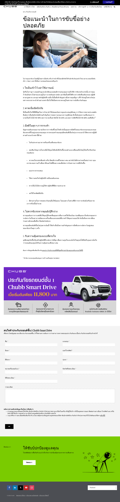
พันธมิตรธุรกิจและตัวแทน (60, 7)
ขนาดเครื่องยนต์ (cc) (11, 369)
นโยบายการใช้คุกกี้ (44, 495)
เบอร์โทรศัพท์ (67, 350)
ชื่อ (6, 341)
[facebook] (9, 487)
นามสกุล (65, 341)
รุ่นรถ (64, 359)
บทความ (73, 7)
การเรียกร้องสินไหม (95, 7)
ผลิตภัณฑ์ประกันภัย (43, 7)
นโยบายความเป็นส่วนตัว (32, 495)
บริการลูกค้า (82, 7)
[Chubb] (10, 6)
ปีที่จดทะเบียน (9, 378)
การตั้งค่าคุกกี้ (95, 2)
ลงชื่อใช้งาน (108, 7)
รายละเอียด (9, 387)
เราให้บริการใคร (29, 7)
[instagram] (31, 487)
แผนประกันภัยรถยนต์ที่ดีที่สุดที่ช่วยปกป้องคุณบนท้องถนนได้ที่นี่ (62, 250)
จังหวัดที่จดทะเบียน (69, 369)
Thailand (92, 487)
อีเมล (6, 350)
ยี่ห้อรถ (7, 359)
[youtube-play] (26, 487)
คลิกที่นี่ (102, 415)
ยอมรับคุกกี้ (109, 2)
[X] (20, 487)
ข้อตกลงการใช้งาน (20, 495)
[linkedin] (15, 487)
